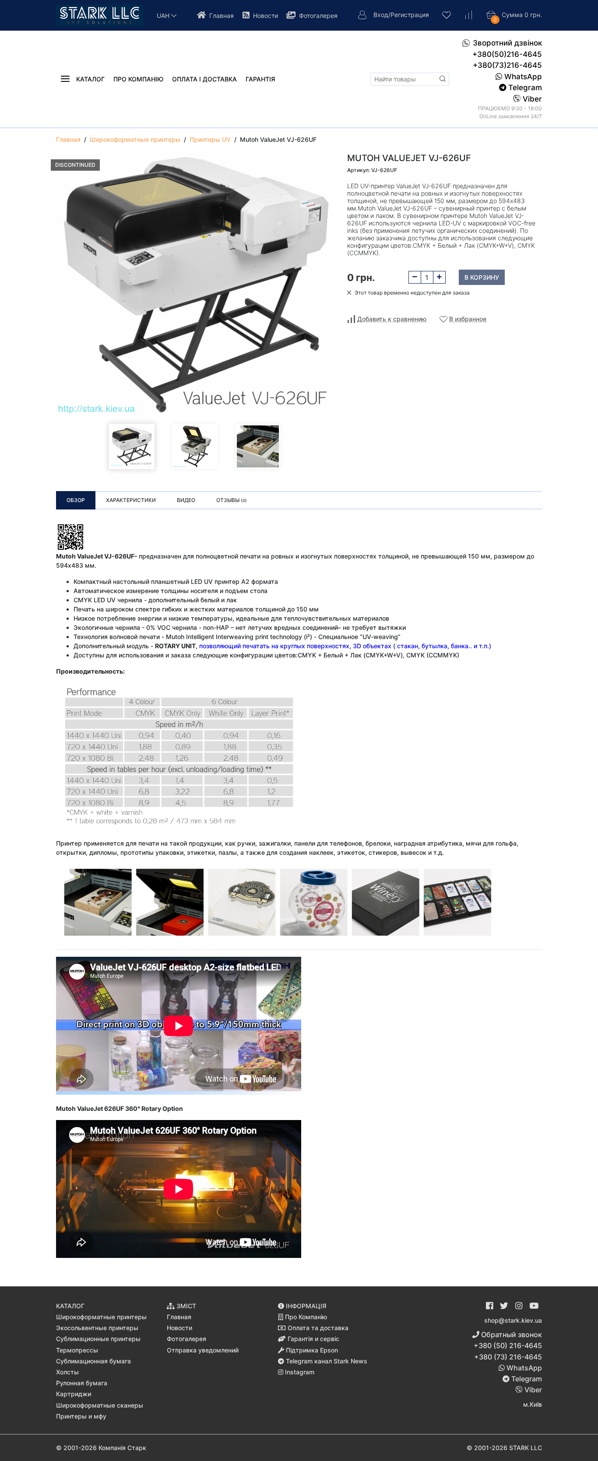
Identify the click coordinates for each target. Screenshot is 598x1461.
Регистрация (409, 14)
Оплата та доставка (317, 1327)
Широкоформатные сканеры (99, 1405)
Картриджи (73, 1394)
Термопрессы (77, 1350)
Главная (221, 15)
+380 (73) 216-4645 (508, 1356)
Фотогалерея (317, 15)
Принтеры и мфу (81, 1416)
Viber (531, 99)
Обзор (76, 500)
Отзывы (231, 500)
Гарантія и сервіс (312, 1338)
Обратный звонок (510, 1334)
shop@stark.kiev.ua (513, 1320)
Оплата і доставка (204, 79)
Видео (186, 500)
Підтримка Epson (311, 1350)
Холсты (67, 1372)
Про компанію (138, 79)
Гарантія (260, 79)
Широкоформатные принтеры (101, 1317)
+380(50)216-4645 (507, 54)
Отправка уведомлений (203, 1350)
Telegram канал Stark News (325, 1361)
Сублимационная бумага (93, 1361)
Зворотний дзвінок (507, 43)
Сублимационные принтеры (98, 1338)
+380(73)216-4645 (507, 65)
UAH (164, 15)
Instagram (298, 1372)
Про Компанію (305, 1317)
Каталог (89, 79)
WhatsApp (522, 76)
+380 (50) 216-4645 (508, 1345)
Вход (380, 14)
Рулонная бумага (81, 1383)
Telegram (524, 87)
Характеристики (131, 500)
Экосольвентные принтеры (97, 1327)
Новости (264, 15)
